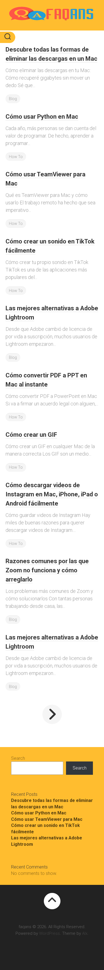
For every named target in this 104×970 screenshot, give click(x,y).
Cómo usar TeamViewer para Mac (46, 819)
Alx (84, 933)
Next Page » (52, 714)
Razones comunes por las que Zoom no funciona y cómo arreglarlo (47, 570)
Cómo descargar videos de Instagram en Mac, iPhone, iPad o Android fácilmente (52, 494)
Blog (13, 99)
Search (18, 758)
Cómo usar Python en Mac (42, 116)
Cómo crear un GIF (31, 434)
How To (16, 156)
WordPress (49, 933)
